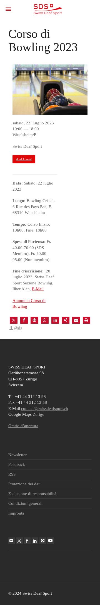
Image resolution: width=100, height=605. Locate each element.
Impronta (16, 513)
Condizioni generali (25, 503)
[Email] (11, 540)
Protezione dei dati (24, 484)
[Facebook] (27, 540)
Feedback (16, 464)
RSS (12, 474)
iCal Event (24, 159)
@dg (18, 328)
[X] (19, 540)
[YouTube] (50, 540)
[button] (14, 320)
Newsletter (17, 454)
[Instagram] (42, 540)
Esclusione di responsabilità (32, 493)
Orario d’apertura (23, 426)
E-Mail (38, 289)
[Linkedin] (35, 540)
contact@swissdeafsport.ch (44, 408)
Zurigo (38, 414)
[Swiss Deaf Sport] (47, 9)
